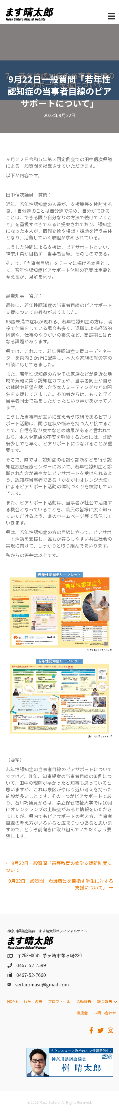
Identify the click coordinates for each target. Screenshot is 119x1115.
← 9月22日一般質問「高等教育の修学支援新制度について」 (59, 866)
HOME (12, 1001)
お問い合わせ (105, 1012)
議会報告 (104, 1001)
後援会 (82, 1012)
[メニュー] (111, 16)
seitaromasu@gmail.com (42, 984)
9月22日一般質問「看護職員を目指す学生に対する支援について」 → (60, 884)
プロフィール (59, 1001)
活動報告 (83, 1001)
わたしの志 (32, 1001)
